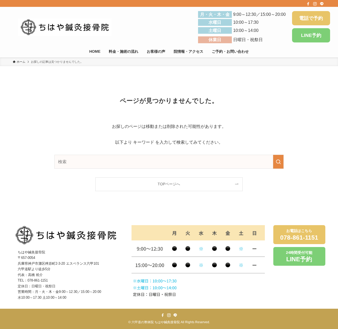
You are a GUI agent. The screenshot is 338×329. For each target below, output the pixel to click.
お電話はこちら (299, 235)
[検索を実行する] (278, 162)
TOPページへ (169, 184)
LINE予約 (311, 35)
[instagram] (315, 4)
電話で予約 (311, 18)
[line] (321, 4)
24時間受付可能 (299, 256)
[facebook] (308, 4)
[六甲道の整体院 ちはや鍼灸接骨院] (65, 27)
